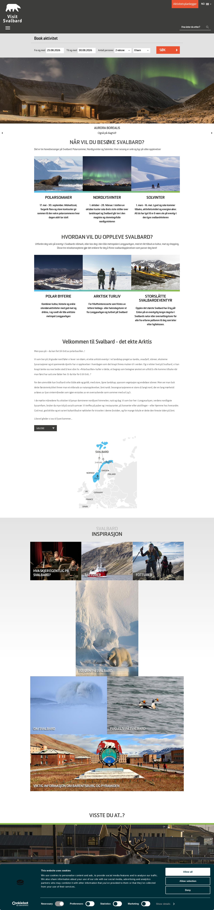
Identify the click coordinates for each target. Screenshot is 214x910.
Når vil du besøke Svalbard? (107, 142)
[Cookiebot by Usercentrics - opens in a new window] (20, 904)
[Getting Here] (107, 463)
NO (203, 4)
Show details (163, 903)
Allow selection (188, 881)
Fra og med (39, 50)
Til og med (71, 50)
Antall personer (106, 50)
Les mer (40, 419)
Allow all (188, 871)
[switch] (90, 903)
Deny (188, 890)
